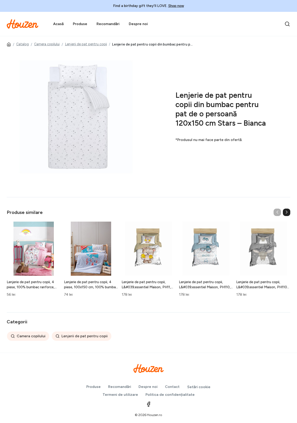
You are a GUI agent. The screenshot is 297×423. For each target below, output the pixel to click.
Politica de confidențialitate (170, 394)
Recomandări (108, 24)
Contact (172, 386)
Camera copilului (47, 44)
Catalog (22, 44)
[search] (287, 24)
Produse (80, 24)
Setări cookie (198, 387)
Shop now (176, 6)
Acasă (58, 24)
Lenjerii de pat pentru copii (86, 44)
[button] (286, 212)
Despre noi (138, 24)
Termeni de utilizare (120, 394)
